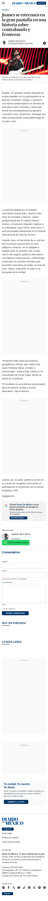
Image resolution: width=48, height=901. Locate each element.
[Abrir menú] (3, 3)
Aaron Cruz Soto (16, 41)
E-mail (5, 571)
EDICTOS (41, 3)
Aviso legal (7, 833)
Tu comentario (7, 582)
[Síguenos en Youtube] (18, 887)
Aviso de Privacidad (11, 842)
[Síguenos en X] (13, 887)
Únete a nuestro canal (17, 542)
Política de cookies (10, 838)
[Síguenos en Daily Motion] (44, 887)
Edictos (7, 829)
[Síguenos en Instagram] (3, 887)
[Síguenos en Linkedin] (29, 887)
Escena (5, 10)
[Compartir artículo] (44, 43)
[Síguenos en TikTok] (24, 887)
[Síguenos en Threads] (34, 887)
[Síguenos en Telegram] (39, 887)
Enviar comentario (15, 613)
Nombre (5, 562)
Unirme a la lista (16, 802)
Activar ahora (17, 518)
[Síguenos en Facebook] (8, 887)
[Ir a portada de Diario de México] (24, 821)
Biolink (7, 894)
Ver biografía (15, 539)
